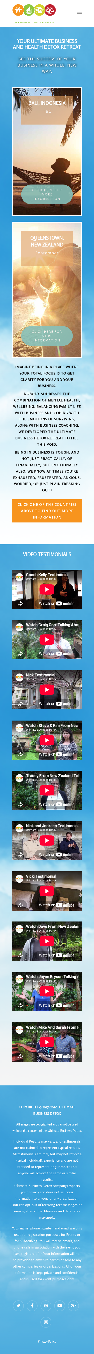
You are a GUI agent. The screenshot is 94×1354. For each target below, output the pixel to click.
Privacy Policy (47, 1341)
